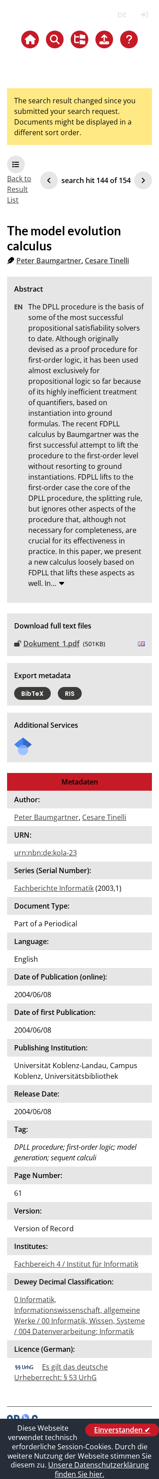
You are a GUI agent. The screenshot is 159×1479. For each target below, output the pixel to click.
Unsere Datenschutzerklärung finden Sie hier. (98, 1469)
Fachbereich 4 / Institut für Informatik (76, 1264)
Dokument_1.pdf (51, 643)
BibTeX (32, 693)
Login (144, 15)
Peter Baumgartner (48, 260)
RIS (70, 693)
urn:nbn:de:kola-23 (45, 853)
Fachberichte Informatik (54, 888)
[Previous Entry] (49, 180)
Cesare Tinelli (107, 260)
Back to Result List (19, 189)
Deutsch (121, 15)
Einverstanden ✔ (122, 1430)
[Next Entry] (143, 180)
